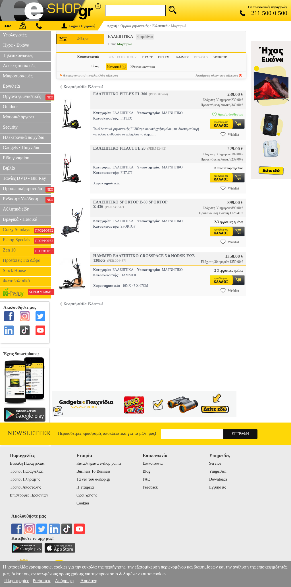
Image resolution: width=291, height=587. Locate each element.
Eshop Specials (27, 239)
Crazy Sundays (27, 229)
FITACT (147, 57)
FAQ (146, 479)
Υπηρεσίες (217, 471)
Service (215, 463)
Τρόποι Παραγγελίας (26, 471)
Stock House (14, 270)
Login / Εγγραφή (81, 26)
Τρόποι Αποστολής (25, 487)
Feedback (150, 487)
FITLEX (163, 57)
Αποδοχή (88, 580)
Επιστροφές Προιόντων (29, 495)
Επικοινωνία (153, 463)
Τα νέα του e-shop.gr (93, 479)
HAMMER (181, 57)
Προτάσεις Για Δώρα (21, 260)
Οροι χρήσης (86, 495)
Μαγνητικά (116, 66)
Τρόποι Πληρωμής (25, 479)
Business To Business (93, 471)
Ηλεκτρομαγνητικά (142, 66)
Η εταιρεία (85, 487)
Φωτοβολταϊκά (16, 280)
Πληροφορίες (16, 580)
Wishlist (233, 135)
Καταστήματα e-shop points (98, 463)
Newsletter (28, 432)
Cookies (82, 503)
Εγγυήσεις (217, 487)
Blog (146, 471)
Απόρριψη (64, 580)
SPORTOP (220, 57)
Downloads (218, 479)
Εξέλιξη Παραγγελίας (27, 463)
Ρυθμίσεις (42, 580)
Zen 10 (27, 250)
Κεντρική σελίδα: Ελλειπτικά (83, 87)
